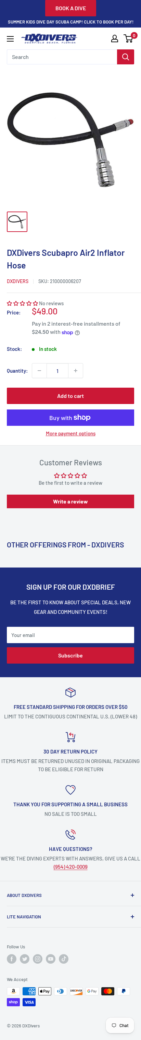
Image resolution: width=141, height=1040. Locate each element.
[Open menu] (10, 39)
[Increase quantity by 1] (75, 370)
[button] (22, 303)
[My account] (114, 38)
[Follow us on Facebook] (11, 959)
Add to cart (70, 395)
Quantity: (17, 371)
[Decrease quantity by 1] (39, 370)
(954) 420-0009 (71, 867)
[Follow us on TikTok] (63, 959)
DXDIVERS (17, 281)
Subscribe (70, 655)
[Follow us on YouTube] (50, 959)
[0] (128, 38)
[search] (62, 56)
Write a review (70, 501)
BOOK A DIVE (70, 8)
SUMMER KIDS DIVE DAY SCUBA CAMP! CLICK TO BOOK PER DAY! (70, 22)
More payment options (70, 433)
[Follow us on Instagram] (37, 959)
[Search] (125, 56)
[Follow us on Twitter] (24, 959)
